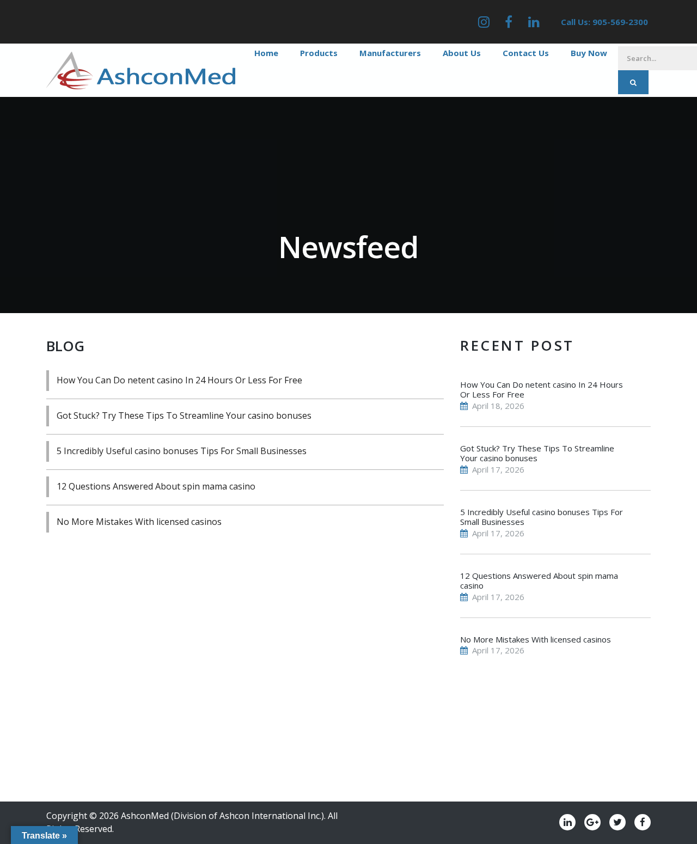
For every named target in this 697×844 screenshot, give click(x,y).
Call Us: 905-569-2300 (604, 21)
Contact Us (526, 52)
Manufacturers (390, 52)
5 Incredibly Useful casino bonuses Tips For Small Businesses (182, 451)
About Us (462, 52)
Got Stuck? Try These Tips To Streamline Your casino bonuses (184, 415)
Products (319, 52)
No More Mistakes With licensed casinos (139, 522)
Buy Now (589, 52)
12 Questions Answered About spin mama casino (156, 486)
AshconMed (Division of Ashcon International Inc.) (222, 816)
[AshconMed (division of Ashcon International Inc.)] (140, 69)
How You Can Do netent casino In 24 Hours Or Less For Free (179, 380)
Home (266, 52)
